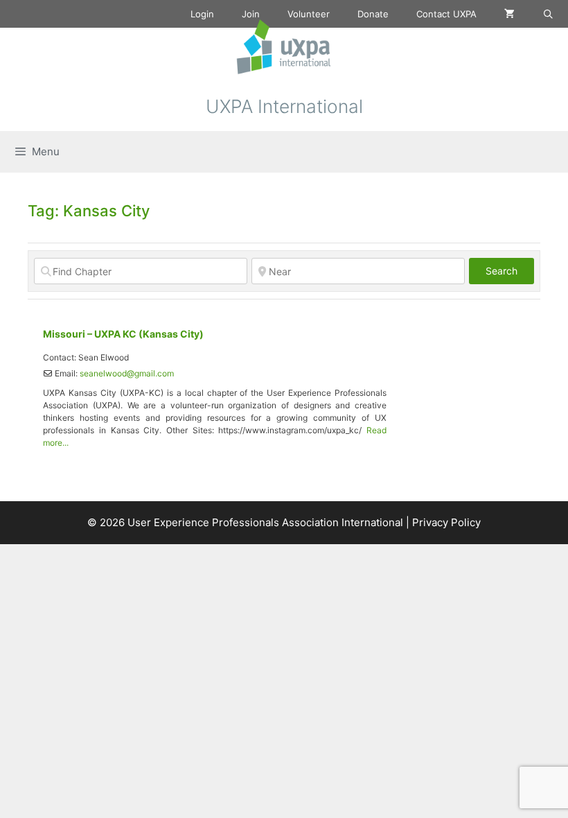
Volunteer (308, 13)
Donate (373, 13)
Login (202, 13)
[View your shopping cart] (509, 14)
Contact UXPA (446, 13)
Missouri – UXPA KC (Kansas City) (123, 334)
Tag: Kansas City (89, 211)
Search (510, 270)
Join (251, 13)
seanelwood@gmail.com (127, 373)
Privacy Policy (446, 522)
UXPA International (284, 106)
